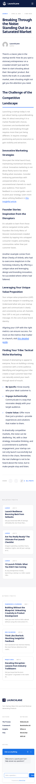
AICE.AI (22, 736)
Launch (5, 13)
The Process (6, 722)
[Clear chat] (27, 751)
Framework (6, 725)
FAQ (3, 733)
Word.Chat (23, 733)
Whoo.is (23, 729)
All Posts (30, 481)
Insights (5, 729)
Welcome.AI (24, 722)
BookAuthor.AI (25, 725)
